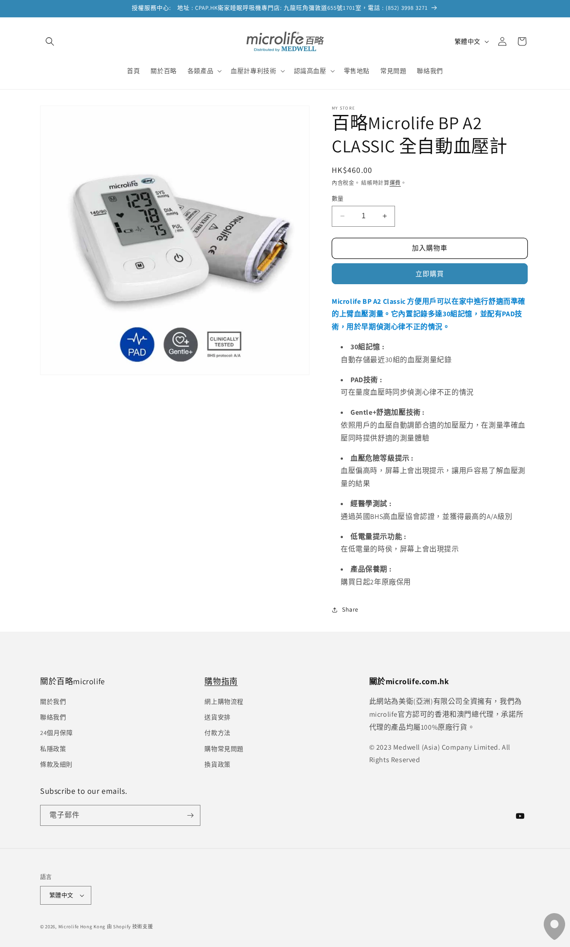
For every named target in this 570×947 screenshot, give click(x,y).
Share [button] (350, 609)
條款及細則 (56, 764)
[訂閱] (190, 815)
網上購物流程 (224, 702)
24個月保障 (56, 733)
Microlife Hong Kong (82, 926)
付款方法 (217, 733)
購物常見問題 (224, 749)
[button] (50, 41)
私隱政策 (53, 749)
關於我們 (53, 702)
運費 (395, 183)
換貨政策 (217, 764)
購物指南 (220, 681)
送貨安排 (217, 717)
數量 (338, 198)
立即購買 (429, 273)
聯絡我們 (53, 717)
